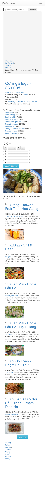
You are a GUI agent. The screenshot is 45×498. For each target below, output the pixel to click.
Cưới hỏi (8, 447)
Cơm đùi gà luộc (11, 133)
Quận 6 (25, 94)
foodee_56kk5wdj (11, 295)
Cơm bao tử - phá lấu (13, 121)
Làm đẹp (8, 449)
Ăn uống (8, 442)
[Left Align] (5, 148)
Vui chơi (7, 452)
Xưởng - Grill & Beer (18, 247)
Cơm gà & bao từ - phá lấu (15, 128)
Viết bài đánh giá (11, 166)
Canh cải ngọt (10, 114)
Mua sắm (8, 454)
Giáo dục (8, 456)
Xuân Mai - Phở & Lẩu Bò (21, 285)
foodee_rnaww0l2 (11, 414)
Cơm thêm (9, 112)
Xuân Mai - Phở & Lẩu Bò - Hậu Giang (21, 324)
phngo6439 (9, 256)
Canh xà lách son (11, 119)
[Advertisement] (22, 35)
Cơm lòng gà (10, 126)
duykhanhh (9, 372)
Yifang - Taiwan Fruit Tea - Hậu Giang (21, 206)
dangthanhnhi (10, 334)
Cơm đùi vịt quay (11, 131)
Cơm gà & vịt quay (12, 124)
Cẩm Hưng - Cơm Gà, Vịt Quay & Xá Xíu (22, 101)
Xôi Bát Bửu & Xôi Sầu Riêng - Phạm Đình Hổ (21, 402)
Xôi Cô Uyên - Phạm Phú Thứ (18, 362)
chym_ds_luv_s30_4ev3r (14, 216)
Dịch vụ (7, 459)
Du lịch (7, 445)
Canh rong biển (10, 117)
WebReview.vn (8, 2)
